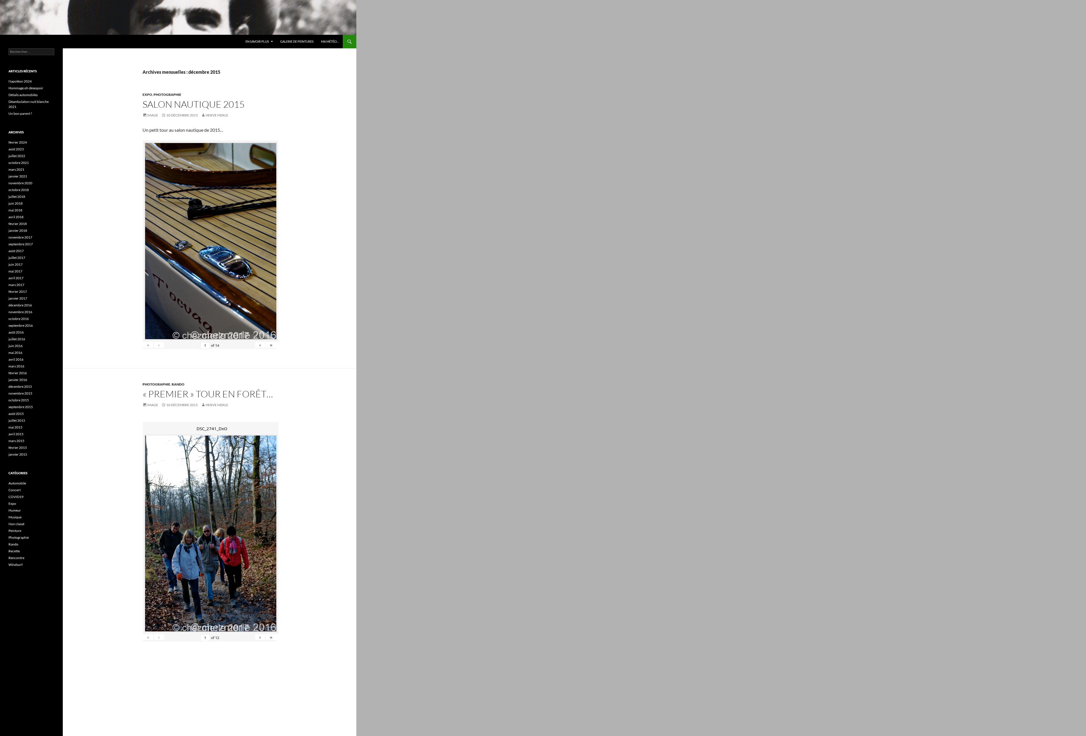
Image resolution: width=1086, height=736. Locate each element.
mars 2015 (16, 441)
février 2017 (17, 291)
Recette (14, 551)
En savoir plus (257, 41)
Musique (14, 517)
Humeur (14, 510)
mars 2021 (16, 169)
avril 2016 (15, 359)
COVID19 (15, 497)
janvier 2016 (17, 380)
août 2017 (16, 251)
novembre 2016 (20, 312)
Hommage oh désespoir (25, 88)
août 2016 (16, 332)
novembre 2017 (20, 237)
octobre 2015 (18, 400)
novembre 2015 (20, 393)
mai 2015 (15, 427)
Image (152, 115)
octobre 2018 (18, 190)
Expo (147, 94)
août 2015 (16, 414)
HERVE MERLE (217, 115)
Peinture (14, 531)
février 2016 (17, 373)
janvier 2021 (17, 176)
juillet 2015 (16, 420)
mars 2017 (16, 285)
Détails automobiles (23, 95)
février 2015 (17, 447)
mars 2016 (16, 366)
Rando (178, 384)
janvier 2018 (17, 230)
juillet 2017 (16, 258)
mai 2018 (15, 210)
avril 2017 (15, 278)
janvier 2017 (17, 298)
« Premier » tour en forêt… (208, 394)
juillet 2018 (16, 196)
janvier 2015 (17, 454)
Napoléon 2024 (20, 81)
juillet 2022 (16, 156)
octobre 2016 (18, 319)
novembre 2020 (20, 183)
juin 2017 (15, 264)
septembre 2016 (20, 325)
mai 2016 (15, 352)
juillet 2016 (16, 339)
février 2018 (17, 224)
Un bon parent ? (20, 113)
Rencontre (16, 558)
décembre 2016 (20, 305)
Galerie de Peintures (297, 41)
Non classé (16, 524)
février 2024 (17, 142)
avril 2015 (15, 434)
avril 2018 (15, 217)
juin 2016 (15, 346)
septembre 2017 (20, 244)
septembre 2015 (20, 407)
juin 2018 (15, 203)
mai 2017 (15, 271)
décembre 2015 (20, 386)
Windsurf (15, 564)
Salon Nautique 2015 (194, 104)
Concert (14, 490)
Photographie (167, 94)
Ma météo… (330, 41)
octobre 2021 (18, 163)
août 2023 (16, 149)
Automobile (17, 483)
